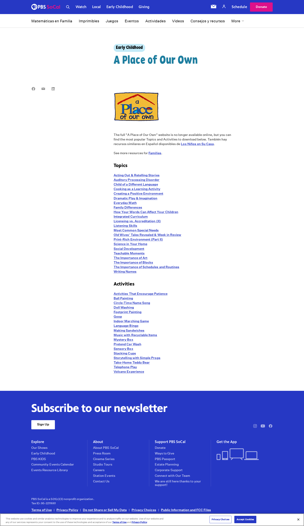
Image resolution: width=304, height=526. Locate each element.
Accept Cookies (245, 519)
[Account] (224, 6)
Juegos (112, 21)
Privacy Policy (67, 510)
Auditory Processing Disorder (137, 180)
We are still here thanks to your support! (178, 483)
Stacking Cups (125, 353)
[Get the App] (243, 454)
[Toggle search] (68, 7)
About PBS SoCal (106, 448)
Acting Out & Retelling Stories (137, 175)
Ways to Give (164, 453)
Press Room (102, 453)
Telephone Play (125, 367)
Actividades (155, 21)
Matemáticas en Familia (51, 21)
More (235, 21)
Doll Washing (124, 307)
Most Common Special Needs (136, 230)
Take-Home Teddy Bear (132, 362)
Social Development (129, 249)
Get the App (227, 442)
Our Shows (39, 448)
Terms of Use (41, 510)
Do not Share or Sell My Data (105, 510)
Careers (98, 470)
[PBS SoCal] (45, 7)
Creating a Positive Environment (138, 193)
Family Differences (128, 207)
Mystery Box (123, 339)
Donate (261, 7)
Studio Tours (102, 464)
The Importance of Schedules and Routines (146, 267)
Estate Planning (167, 464)
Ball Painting (123, 298)
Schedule (239, 7)
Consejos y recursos (208, 21)
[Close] (298, 519)
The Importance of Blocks (133, 262)
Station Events (104, 475)
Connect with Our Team (172, 475)
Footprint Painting (127, 312)
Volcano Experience (129, 371)
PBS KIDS (38, 459)
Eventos (132, 21)
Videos (178, 21)
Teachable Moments (129, 253)
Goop (118, 316)
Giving (144, 7)
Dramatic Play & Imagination (135, 198)
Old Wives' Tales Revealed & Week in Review (147, 235)
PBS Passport (165, 459)
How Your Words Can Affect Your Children (146, 212)
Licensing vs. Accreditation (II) (137, 221)
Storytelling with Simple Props (137, 358)
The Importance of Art (130, 258)
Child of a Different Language (136, 184)
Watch (81, 7)
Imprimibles (89, 21)
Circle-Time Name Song (132, 303)
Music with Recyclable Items (135, 335)
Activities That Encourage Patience (140, 294)
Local (96, 7)
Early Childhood (119, 7)
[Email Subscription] (213, 7)
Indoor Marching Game (131, 321)
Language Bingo (126, 326)
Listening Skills (125, 225)
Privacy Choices (144, 510)
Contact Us (101, 481)
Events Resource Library (49, 470)
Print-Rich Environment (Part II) (138, 239)
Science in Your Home (130, 244)
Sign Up (43, 424)
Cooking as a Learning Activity (137, 189)
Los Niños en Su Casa (197, 144)
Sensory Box (123, 349)
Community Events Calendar (52, 464)
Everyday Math (125, 203)
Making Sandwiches (129, 330)
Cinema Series (104, 459)
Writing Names (125, 271)
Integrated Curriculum (131, 216)
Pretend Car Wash (127, 344)
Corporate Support (169, 470)
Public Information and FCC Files (186, 510)
